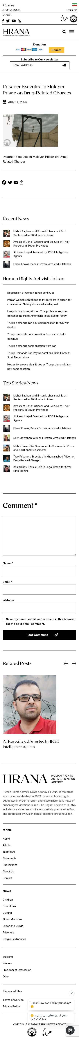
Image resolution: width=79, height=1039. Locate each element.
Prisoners (8, 932)
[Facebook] (4, 183)
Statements (9, 858)
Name (8, 563)
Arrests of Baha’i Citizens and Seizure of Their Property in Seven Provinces (41, 243)
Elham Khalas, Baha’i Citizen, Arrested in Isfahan (42, 264)
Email (7, 582)
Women (7, 963)
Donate (56, 50)
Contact (7, 878)
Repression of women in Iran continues (30, 292)
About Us (8, 871)
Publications (10, 864)
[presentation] (66, 663)
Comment (20, 505)
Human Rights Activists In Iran (33, 278)
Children (8, 899)
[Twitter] (10, 183)
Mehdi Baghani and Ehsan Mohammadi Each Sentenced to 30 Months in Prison (40, 233)
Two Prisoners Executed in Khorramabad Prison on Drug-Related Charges (44, 458)
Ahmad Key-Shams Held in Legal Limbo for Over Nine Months (42, 468)
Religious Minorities (14, 939)
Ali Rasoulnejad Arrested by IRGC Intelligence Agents (40, 254)
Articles (7, 845)
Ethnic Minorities (12, 919)
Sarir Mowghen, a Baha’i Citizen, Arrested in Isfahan (44, 437)
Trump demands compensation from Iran (31, 345)
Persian (72, 10)
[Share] (22, 183)
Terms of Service (13, 999)
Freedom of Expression (17, 969)
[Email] (16, 183)
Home (6, 838)
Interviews (9, 851)
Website (8, 600)
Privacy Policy (11, 1006)
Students (8, 956)
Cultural (7, 912)
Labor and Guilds (13, 925)
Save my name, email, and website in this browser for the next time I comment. (41, 621)
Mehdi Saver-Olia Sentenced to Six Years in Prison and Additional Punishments (44, 448)
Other (6, 976)
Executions (9, 906)
